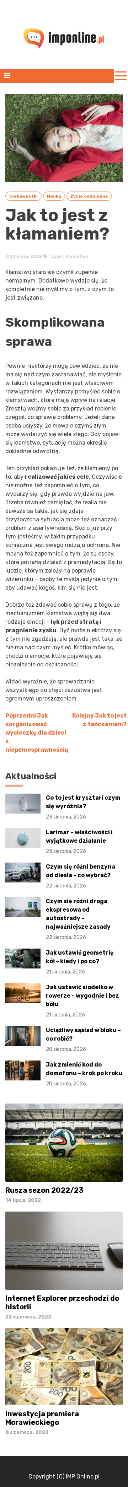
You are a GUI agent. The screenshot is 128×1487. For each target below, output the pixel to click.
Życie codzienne (89, 196)
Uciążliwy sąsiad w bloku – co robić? (83, 1039)
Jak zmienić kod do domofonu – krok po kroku (84, 1074)
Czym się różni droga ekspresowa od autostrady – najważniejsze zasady (78, 919)
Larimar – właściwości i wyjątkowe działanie (79, 841)
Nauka (54, 196)
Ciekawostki (23, 196)
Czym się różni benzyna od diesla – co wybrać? (80, 876)
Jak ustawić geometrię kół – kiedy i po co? (80, 962)
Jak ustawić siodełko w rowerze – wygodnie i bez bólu (82, 1001)
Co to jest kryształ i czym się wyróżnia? (83, 807)
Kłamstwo (77, 256)
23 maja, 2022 (25, 256)
